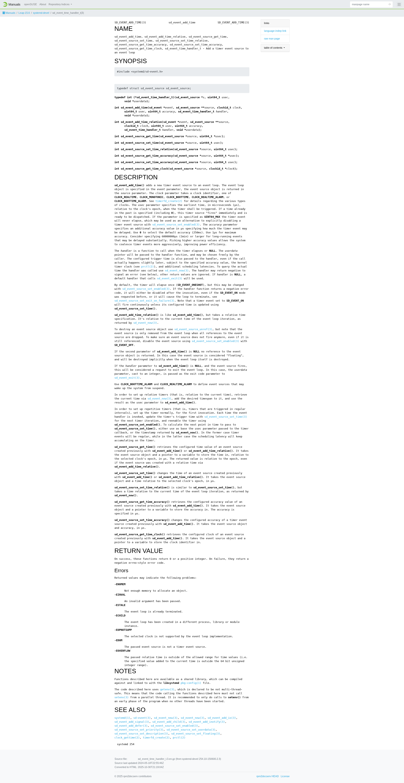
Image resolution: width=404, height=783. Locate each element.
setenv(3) (121, 697)
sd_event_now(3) (177, 270)
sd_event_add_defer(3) (131, 725)
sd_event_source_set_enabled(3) (176, 224)
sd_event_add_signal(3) (131, 721)
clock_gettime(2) (127, 737)
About (42, 4)
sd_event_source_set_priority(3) (138, 729)
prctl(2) (147, 266)
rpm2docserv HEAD (267, 776)
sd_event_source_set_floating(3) (195, 733)
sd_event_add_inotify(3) (207, 721)
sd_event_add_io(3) (222, 717)
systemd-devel (41, 13)
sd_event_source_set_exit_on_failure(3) (144, 300)
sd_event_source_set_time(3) (225, 416)
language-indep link (275, 31)
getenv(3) (167, 689)
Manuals (10, 13)
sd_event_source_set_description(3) (141, 733)
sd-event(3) (142, 717)
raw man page (272, 38)
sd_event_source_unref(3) (193, 329)
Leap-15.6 (24, 13)
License (285, 776)
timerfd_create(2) (168, 201)
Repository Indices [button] (59, 4)
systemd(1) (122, 717)
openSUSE (30, 4)
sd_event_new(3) (166, 717)
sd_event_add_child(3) (168, 721)
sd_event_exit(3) (169, 278)
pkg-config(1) (191, 682)
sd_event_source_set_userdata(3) (190, 729)
